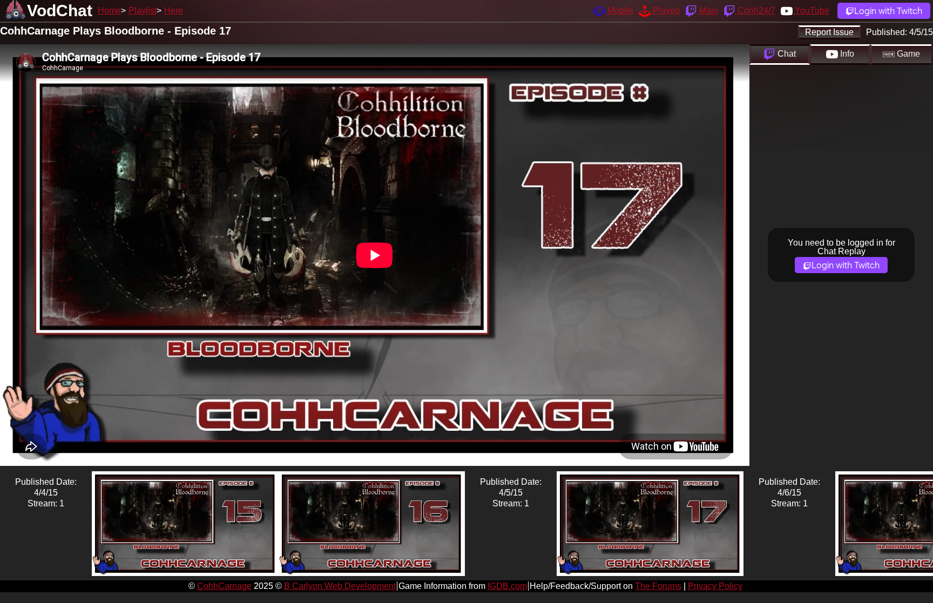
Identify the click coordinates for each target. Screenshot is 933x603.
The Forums (658, 586)
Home (109, 10)
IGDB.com (507, 586)
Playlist (143, 10)
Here (173, 10)
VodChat (59, 10)
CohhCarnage (224, 586)
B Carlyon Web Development (340, 586)
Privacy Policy (715, 586)
